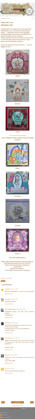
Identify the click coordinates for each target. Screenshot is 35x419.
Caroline (7, 322)
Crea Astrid (8, 338)
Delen (3, 281)
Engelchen (5, 415)
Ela (6, 368)
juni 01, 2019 (14, 299)
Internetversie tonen (17, 405)
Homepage (17, 402)
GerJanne (8, 289)
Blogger (24, 408)
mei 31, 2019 (14, 289)
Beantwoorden (9, 293)
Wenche (7, 355)
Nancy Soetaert (6, 417)
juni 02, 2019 (13, 322)
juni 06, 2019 (13, 355)
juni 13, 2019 (10, 368)
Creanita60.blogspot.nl (11, 309)
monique (7, 299)
